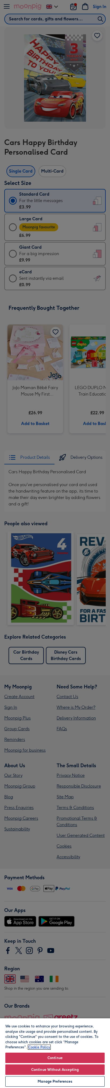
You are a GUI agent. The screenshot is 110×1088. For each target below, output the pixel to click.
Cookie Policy (39, 1047)
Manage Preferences (55, 1081)
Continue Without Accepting (55, 1070)
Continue (55, 1058)
